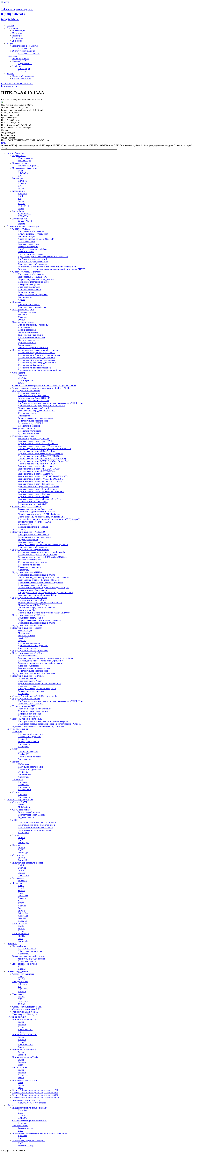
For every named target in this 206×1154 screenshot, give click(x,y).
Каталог (10, 73)
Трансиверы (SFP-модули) (24, 1014)
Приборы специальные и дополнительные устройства (38, 726)
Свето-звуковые (25, 380)
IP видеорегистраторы (28, 165)
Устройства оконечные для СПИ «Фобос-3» (39, 514)
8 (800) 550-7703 (13, 14)
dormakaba (23, 895)
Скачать (22, 71)
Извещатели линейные (29, 565)
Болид (21, 188)
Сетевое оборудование (17, 971)
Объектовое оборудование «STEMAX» (36, 607)
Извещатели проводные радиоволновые (37, 362)
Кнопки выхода (19, 923)
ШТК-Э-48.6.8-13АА (11, 83)
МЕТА (15, 749)
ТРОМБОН (17, 779)
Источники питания (16, 1017)
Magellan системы (26, 635)
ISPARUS (22, 918)
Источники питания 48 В (24, 1049)
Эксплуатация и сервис (23, 51)
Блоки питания (25, 297)
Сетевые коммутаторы (23, 974)
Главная (10, 25)
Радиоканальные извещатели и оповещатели (39, 683)
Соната (15, 792)
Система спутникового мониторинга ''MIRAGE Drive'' (44, 613)
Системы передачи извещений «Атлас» (36, 511)
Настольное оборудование (30, 734)
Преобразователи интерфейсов (33, 249)
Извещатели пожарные (23, 309)
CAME (21, 865)
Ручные (21, 320)
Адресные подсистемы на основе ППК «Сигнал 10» (43, 256)
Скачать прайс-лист (21, 78)
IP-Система (23, 764)
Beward (21, 203)
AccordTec (23, 916)
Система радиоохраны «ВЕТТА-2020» (36, 471)
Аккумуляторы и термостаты (26, 1100)
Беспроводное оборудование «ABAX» (36, 410)
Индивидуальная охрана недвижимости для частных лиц (45, 592)
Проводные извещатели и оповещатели (37, 688)
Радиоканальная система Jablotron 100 (36, 484)
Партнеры (17, 36)
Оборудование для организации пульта (36, 575)
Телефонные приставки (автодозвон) (35, 509)
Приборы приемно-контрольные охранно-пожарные (43, 721)
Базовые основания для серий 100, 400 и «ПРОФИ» (43, 557)
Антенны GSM (25, 524)
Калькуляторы (25, 48)
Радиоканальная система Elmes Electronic (37, 489)
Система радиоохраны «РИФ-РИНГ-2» (36, 451)
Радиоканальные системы (24, 436)
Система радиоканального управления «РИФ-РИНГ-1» (44, 448)
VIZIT (21, 903)
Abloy (21, 885)
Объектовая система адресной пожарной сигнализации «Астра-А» (44, 385)
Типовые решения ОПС (23, 706)
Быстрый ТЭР (19, 61)
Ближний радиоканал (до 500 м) (33, 438)
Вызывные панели (27, 948)
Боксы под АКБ (19, 1067)
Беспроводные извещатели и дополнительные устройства (45, 658)
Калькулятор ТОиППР (29, 53)
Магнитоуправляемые (28, 340)
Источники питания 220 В (25, 1057)
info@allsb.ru (10, 19)
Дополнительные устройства (32, 307)
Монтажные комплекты (29, 559)
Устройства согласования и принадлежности (39, 620)
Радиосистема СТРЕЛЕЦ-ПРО (32, 277)
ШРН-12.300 (27, 83)
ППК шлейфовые (26, 241)
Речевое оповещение (28, 246)
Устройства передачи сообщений (33, 408)
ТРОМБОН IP (24, 789)
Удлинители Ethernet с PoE (25, 1012)
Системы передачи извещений (26, 506)
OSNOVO (23, 989)
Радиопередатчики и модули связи (34, 668)
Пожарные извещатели (29, 284)
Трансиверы (18, 994)
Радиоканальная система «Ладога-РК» (36, 474)
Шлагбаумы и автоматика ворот (27, 863)
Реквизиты (17, 38)
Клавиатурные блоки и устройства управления (40, 661)
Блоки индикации (26, 236)
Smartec (21, 870)
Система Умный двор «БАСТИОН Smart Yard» (34, 696)
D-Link (21, 996)
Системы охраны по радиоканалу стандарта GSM (41, 517)
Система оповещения (28, 751)
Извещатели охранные (23, 322)
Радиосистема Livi (26, 610)
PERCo (21, 837)
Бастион (22, 991)
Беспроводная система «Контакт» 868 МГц (38, 595)
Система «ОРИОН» (21, 229)
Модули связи (24, 633)
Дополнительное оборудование (33, 264)
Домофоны (12, 943)
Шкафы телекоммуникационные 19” (29, 1108)
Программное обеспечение (25, 168)
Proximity (22, 880)
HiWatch (22, 183)
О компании (12, 28)
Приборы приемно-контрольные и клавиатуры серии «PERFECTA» (50, 403)
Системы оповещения (17, 729)
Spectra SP (23, 638)
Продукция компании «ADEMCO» (29, 532)
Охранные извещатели (29, 287)
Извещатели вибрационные (31, 365)
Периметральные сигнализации (33, 711)
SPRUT (21, 911)
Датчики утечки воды (28, 433)
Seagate (21, 224)
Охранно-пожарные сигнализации (34, 708)
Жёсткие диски (19, 218)
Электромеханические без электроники (37, 822)
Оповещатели (19, 373)
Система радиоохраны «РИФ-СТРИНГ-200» (39, 456)
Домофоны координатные (24, 964)
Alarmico (22, 906)
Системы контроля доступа (20, 799)
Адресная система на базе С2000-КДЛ (36, 239)
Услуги (10, 43)
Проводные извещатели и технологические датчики (43, 544)
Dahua (21, 208)
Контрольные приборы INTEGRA (34, 398)
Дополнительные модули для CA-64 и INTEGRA (41, 405)
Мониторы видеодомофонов (31, 959)
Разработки (12, 56)
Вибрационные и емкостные (31, 337)
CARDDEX (23, 875)
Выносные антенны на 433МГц (33, 501)
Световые (22, 378)
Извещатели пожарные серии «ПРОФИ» (37, 554)
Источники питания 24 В (24, 1034)
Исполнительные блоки (29, 289)
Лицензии (17, 41)
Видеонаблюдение (15, 153)
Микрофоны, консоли (28, 741)
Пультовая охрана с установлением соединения (40, 582)
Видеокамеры (19, 155)
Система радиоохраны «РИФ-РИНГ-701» (38, 463)
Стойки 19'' (23, 739)
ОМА (20, 840)
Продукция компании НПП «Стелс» (29, 597)
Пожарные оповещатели (29, 567)
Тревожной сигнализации (30, 335)
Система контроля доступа (30, 254)
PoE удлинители (20, 981)
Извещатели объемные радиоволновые (36, 360)
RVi (19, 176)
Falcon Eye (23, 913)
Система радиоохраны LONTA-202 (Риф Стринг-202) (43, 461)
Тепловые (22, 314)
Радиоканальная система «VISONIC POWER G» (41, 479)
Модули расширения (28, 539)
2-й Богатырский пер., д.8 (17, 9)
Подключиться (25, 63)
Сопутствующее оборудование (32, 590)
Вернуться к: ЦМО (10, 86)
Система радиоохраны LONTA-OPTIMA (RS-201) (42, 458)
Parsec (21, 804)
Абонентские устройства (30, 951)
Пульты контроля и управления (33, 234)
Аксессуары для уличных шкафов (28, 1140)
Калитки (16, 845)
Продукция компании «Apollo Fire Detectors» (33, 673)
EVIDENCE (23, 206)
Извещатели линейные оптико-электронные (39, 355)
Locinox (21, 908)
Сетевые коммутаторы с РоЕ (26, 1009)
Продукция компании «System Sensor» (30, 549)
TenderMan (17, 66)
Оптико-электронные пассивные (33, 325)
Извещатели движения (29, 643)
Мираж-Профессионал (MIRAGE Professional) (40, 602)
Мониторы (17, 178)
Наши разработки (20, 58)
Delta (20, 1082)
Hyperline (22, 1110)
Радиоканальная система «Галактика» (36, 466)
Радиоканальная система (29, 244)
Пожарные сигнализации (30, 714)
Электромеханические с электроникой (36, 825)
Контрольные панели (28, 655)
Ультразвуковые (25, 345)
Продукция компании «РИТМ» (27, 572)
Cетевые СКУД (19, 802)
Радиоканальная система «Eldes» (33, 496)
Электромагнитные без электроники (35, 827)
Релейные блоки (26, 251)
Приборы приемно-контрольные (33, 395)
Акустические (25, 327)
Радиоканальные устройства (31, 542)
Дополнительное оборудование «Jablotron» (38, 486)
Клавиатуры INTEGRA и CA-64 (33, 400)
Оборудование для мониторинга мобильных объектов (44, 577)
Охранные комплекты (28, 686)
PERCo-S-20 (24, 807)
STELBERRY (24, 213)
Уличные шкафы (20, 1125)
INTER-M (17, 731)
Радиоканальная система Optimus (34, 494)
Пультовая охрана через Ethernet (33, 585)
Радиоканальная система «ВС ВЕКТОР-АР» (39, 469)
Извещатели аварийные (29, 393)
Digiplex (22, 640)
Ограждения (18, 855)
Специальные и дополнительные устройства (39, 370)
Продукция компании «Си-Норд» (28, 653)
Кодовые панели (26, 817)
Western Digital (25, 221)
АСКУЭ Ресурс (19, 529)
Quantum (22, 898)
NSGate (21, 999)
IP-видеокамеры (25, 158)
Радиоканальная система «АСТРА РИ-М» (38, 443)
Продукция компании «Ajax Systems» (30, 650)
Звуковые (22, 375)
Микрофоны (18, 211)
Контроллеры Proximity (29, 812)
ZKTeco (21, 873)
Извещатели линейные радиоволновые (36, 357)
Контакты (17, 33)
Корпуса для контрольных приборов (35, 418)
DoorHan (22, 868)
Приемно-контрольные (29, 304)
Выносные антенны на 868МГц (33, 504)
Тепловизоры (24, 160)
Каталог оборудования (23, 76)
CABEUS (22, 1118)
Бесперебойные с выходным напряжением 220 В (35, 1097)
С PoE (21, 976)
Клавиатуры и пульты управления (34, 537)
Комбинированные (27, 330)
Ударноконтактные (27, 342)
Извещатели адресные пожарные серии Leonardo (41, 552)
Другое (21, 299)
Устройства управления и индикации (36, 279)
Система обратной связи (29, 756)
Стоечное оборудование (29, 736)
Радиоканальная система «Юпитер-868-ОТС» (40, 499)
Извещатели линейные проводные (34, 368)
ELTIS (21, 926)
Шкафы (10, 1105)
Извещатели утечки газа (29, 431)
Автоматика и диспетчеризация (33, 261)
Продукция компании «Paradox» (27, 628)
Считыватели (18, 878)
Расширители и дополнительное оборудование (40, 663)
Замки (15, 820)
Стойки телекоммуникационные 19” (29, 1120)
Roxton (15, 762)
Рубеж (21, 1032)
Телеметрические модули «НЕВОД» (35, 522)
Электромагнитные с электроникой (35, 830)
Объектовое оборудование (30, 618)
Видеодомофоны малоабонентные (28, 956)
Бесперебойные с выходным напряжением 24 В (35, 1092)
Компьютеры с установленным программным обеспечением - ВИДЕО (51, 269)
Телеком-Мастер (25, 1128)
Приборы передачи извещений (32, 259)
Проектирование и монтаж (25, 46)
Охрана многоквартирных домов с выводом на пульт (43, 587)
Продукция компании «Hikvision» (28, 676)
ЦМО (3, 143)
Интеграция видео (27, 648)
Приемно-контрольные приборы (33, 282)
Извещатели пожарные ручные (33, 562)
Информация (18, 30)
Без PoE (21, 979)
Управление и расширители (31, 691)
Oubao (21, 893)
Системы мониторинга (29, 716)
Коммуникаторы (26, 292)
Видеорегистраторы (22, 163)
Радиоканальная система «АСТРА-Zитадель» (39, 446)
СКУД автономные (21, 810)
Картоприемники (20, 933)
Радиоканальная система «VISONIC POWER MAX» (43, 476)
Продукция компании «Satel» (26, 390)
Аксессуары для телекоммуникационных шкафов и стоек (39, 1133)
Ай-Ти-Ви (23, 173)
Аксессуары (23, 570)
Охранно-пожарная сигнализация (23, 226)
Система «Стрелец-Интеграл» (26, 272)
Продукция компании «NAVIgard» (28, 615)
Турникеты (17, 835)
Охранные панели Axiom (30, 681)
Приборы (16, 302)
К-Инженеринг (25, 1029)
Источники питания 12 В (24, 1019)
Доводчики (17, 883)
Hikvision (22, 181)
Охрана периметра (27, 678)
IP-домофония (19, 946)
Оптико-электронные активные (33, 347)
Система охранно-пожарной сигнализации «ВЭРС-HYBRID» (42, 388)
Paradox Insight (25, 630)
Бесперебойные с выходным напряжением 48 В (35, 1095)
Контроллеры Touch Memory (31, 815)
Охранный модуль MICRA (30, 423)
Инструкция (24, 68)
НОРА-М (22, 921)
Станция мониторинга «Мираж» (33, 600)
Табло (21, 383)
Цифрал (22, 969)
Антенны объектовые (28, 666)
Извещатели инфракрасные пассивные (36, 352)
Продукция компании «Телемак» (33, 527)
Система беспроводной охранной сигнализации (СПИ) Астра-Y (49, 519)
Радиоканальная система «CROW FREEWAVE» (41, 491)
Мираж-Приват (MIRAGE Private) (34, 605)
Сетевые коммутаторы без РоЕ (27, 1007)
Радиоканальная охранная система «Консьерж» (40, 453)
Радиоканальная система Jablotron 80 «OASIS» (40, 481)
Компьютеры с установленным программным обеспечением (47, 266)
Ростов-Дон (23, 842)
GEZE (21, 888)
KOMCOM (23, 216)
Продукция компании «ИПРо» (27, 625)
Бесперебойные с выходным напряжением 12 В (35, 1090)
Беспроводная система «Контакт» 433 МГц (38, 580)
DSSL (21, 171)
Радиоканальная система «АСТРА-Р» (35, 441)
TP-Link (22, 1004)
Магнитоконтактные (28, 332)
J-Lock (21, 900)
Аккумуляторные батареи (24, 1080)
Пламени (22, 317)
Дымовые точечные (27, 312)
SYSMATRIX (24, 1115)
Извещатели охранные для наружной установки (35, 350)
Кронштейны (18, 191)
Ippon (20, 1065)
